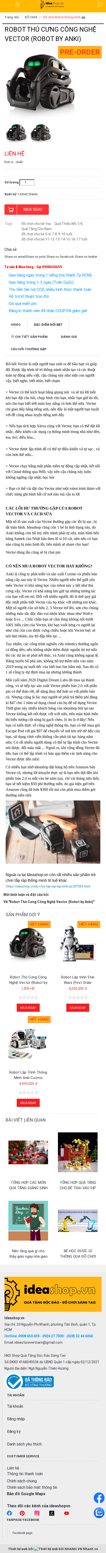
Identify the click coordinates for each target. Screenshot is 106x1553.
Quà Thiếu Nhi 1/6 (68, 224)
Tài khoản (15, 1406)
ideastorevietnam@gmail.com (39, 1342)
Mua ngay (32, 209)
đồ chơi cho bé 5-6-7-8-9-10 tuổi (46, 234)
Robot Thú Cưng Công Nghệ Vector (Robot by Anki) (28, 982)
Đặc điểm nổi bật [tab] (48, 324)
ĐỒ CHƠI (31, 17)
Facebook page (22, 1533)
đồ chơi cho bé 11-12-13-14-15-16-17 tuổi (54, 239)
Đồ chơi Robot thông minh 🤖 (64, 17)
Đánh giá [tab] (69, 337)
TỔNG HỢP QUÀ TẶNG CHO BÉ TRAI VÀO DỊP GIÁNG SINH (78, 1188)
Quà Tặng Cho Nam (36, 229)
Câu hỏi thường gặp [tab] (29, 349)
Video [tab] (15, 324)
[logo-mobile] (53, 4)
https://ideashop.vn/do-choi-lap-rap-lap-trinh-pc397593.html (48, 886)
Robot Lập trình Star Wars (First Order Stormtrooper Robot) (77, 982)
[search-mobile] (99, 4)
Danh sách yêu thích (24, 1444)
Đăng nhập (16, 1419)
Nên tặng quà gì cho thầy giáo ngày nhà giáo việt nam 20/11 (28, 1256)
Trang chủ (11, 17)
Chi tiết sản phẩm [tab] (31, 337)
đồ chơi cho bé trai (36, 224)
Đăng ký (14, 1431)
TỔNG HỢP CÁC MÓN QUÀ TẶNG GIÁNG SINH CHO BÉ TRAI (28, 1188)
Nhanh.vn (90, 1549)
